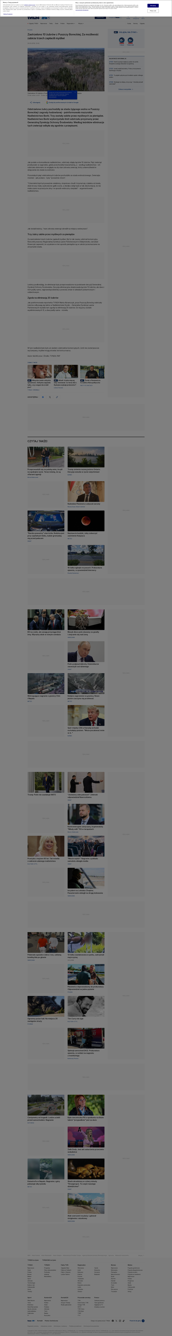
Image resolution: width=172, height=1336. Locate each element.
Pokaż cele (153, 10)
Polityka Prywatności (7, 14)
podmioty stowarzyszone (29, 5)
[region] (86, 8)
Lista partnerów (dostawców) (81, 10)
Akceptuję (153, 5)
